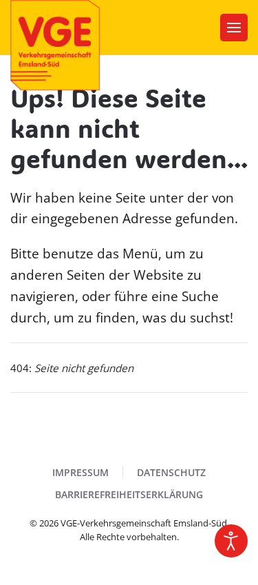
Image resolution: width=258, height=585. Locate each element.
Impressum (80, 472)
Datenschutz (171, 472)
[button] (234, 27)
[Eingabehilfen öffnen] (231, 540)
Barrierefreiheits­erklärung (129, 494)
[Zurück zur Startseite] (55, 45)
